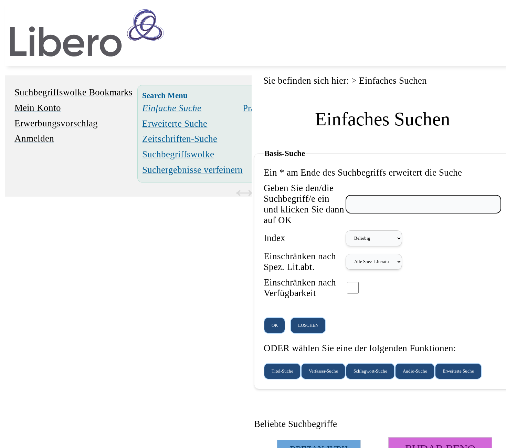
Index (274, 238)
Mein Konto (37, 108)
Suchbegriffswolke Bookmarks (73, 92)
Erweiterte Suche (174, 123)
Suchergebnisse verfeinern (192, 170)
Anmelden (34, 138)
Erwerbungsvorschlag (56, 123)
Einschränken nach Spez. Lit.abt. (300, 261)
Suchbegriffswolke (178, 154)
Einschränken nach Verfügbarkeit (300, 287)
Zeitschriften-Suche (179, 139)
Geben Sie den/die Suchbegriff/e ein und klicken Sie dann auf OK (304, 204)
